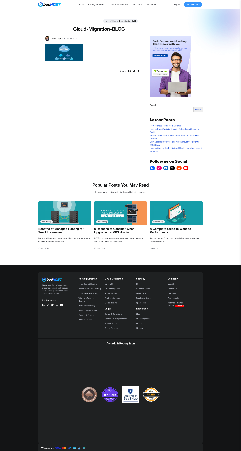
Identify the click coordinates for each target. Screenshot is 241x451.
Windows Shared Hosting (89, 289)
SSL (137, 284)
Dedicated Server (112, 298)
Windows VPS (111, 293)
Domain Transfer (85, 320)
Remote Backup (143, 289)
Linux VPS (109, 284)
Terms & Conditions (113, 314)
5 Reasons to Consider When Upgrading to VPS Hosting (114, 230)
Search (153, 105)
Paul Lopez (57, 38)
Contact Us (172, 289)
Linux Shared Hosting (87, 284)
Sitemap (139, 328)
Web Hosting (46, 222)
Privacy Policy (111, 323)
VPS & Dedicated (118, 4)
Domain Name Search (87, 310)
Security (136, 4)
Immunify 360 (142, 293)
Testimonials (173, 298)
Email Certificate (143, 298)
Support (150, 4)
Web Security (158, 222)
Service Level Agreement (116, 319)
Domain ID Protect (86, 315)
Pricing (139, 323)
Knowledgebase (143, 319)
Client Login (173, 293)
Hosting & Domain (96, 4)
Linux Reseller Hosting (88, 293)
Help (175, 4)
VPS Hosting (102, 222)
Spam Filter (141, 303)
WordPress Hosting (86, 305)
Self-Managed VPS (113, 289)
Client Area (195, 4)
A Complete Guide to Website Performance (170, 230)
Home (81, 4)
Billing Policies (111, 328)
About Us (171, 284)
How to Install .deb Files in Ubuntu (165, 125)
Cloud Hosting (111, 303)
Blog (114, 21)
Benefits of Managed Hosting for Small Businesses (61, 230)
